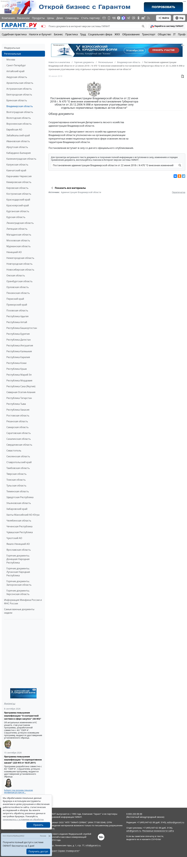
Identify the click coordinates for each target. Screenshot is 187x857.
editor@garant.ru (175, 822)
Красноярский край (17, 205)
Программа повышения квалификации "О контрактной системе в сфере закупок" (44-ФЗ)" (22, 715)
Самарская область (17, 427)
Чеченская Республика (19, 526)
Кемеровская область (18, 182)
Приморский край (16, 304)
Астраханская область (19, 88)
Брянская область (16, 100)
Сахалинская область (18, 438)
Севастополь (13, 450)
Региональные (12, 53)
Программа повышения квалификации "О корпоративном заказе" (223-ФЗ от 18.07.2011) (23, 759)
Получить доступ (38, 851)
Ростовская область (17, 415)
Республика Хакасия (17, 409)
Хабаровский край (16, 508)
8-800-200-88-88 (134, 814)
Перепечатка (178, 192)
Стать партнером (92, 18)
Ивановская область (18, 141)
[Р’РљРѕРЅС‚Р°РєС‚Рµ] (175, 176)
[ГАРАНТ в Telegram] (128, 18)
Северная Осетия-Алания (20, 392)
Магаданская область (18, 234)
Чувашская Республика (19, 532)
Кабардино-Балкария (18, 153)
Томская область (16, 479)
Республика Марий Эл (19, 374)
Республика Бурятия (18, 333)
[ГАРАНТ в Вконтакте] (114, 18)
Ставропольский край (19, 462)
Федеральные (12, 47)
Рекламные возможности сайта (158, 830)
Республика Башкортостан (21, 328)
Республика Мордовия (19, 380)
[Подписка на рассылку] (104, 18)
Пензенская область (18, 293)
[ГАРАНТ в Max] (123, 18)
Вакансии (23, 18)
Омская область (15, 275)
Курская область (15, 217)
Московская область (18, 240)
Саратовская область (18, 433)
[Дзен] (118, 17)
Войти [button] (165, 17)
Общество (164, 34)
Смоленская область (18, 456)
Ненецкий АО (14, 252)
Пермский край (15, 298)
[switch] (43, 26)
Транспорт (148, 34)
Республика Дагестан (18, 339)
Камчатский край (16, 170)
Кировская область (17, 188)
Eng (181, 17)
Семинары (72, 18)
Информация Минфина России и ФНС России (23, 601)
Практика (71, 34)
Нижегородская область (20, 258)
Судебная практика (14, 34)
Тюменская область (17, 491)
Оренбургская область (19, 281)
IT (174, 34)
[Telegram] (183, 176)
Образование (131, 34)
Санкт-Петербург (16, 65)
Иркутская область (17, 147)
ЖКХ (117, 34)
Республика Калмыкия (19, 351)
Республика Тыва (16, 403)
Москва (10, 59)
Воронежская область (19, 123)
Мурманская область (18, 246)
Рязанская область (17, 421)
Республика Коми (16, 363)
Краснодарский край (18, 199)
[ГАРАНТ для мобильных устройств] (109, 18)
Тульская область (16, 485)
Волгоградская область (19, 112)
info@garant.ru (93, 845)
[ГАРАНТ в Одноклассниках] (138, 18)
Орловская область (17, 287)
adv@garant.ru (133, 830)
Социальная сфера (100, 34)
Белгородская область (19, 94)
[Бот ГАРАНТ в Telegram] (133, 18)
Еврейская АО (14, 129)
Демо (59, 18)
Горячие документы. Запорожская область (19, 583)
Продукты (38, 18)
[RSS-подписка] (148, 18)
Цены (50, 18)
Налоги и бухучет (40, 34)
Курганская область (17, 211)
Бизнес (58, 34)
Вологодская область (18, 117)
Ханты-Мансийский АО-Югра (22, 514)
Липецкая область (16, 228)
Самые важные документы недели (19, 611)
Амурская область (16, 77)
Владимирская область (19, 106)
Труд (83, 34)
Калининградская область (21, 158)
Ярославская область (18, 549)
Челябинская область (18, 520)
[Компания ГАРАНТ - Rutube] (143, 18)
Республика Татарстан (19, 398)
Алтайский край (15, 71)
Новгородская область (19, 263)
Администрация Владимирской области (81, 192)
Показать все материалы (70, 188)
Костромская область (18, 193)
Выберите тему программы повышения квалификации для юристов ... (18, 791)
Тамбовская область (18, 468)
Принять (38, 825)
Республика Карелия (18, 357)
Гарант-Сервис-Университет (64, 850)
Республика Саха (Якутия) (20, 386)
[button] (166, 26)
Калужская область (17, 164)
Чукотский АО (14, 538)
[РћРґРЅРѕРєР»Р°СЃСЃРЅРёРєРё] (179, 176)
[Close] (49, 835)
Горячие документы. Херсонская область (18, 592)
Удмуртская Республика (19, 497)
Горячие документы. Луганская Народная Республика (18, 572)
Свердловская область (19, 444)
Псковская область (17, 310)
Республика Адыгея (17, 316)
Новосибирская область (20, 269)
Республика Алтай (16, 322)
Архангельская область (19, 82)
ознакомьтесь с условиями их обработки (23, 819)
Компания (8, 18)
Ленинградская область (20, 223)
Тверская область (16, 473)
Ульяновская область (18, 503)
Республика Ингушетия (19, 345)
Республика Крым (16, 368)
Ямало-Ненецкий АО (18, 544)
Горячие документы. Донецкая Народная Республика (18, 559)
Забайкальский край (18, 135)
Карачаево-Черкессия (19, 176)
